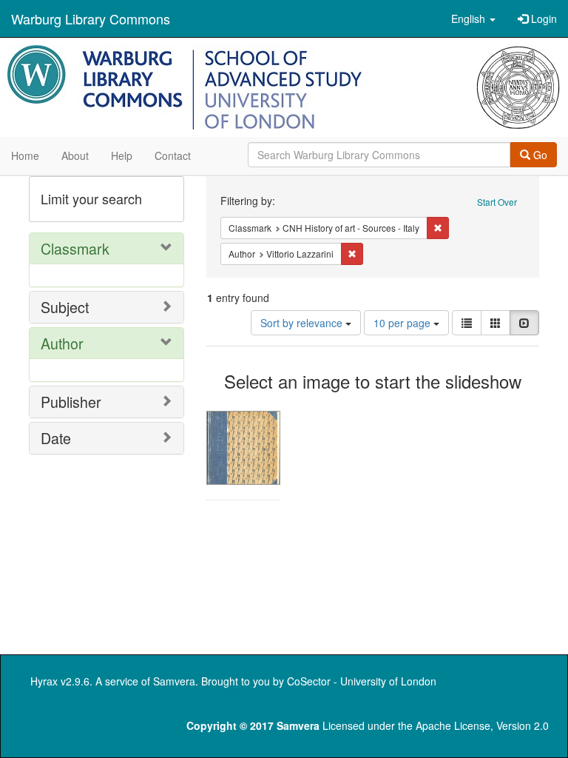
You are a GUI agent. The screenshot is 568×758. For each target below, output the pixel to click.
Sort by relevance (302, 322)
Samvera (174, 681)
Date (56, 438)
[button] (473, 18)
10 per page (403, 322)
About (75, 155)
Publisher (71, 401)
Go (538, 154)
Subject (65, 307)
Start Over (497, 201)
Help (121, 155)
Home (25, 155)
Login (542, 18)
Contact (173, 155)
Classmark (75, 248)
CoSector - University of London (361, 681)
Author (62, 343)
